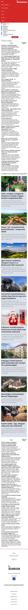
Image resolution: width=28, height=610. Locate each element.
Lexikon (5, 33)
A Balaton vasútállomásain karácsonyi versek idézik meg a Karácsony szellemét (10, 47)
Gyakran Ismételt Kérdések (9, 30)
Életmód (3, 17)
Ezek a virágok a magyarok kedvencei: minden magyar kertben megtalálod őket (12, 196)
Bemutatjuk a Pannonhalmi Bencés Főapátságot (9, 101)
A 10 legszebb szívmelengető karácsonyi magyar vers (9, 532)
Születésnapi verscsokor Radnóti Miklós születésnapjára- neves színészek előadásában (10, 515)
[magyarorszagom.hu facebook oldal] (14, 578)
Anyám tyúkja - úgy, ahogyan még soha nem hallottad (11, 109)
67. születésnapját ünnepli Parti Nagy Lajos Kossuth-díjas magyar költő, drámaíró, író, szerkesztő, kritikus (10, 58)
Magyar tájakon (4, 4)
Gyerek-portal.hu (14, 601)
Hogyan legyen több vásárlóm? (14, 573)
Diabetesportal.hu (14, 596)
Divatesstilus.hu (14, 599)
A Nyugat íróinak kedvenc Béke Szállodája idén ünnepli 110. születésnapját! (10, 162)
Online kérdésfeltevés (8, 34)
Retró (2, 11)
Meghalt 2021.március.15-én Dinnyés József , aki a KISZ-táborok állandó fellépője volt (11, 486)
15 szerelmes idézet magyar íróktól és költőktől (9, 69)
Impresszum (14, 559)
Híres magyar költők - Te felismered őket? (8, 79)
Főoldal (14, 553)
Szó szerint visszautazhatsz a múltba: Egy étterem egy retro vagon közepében (13, 296)
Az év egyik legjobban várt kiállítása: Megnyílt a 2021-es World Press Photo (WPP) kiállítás (10, 465)
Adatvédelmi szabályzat (14, 555)
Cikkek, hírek (6, 23)
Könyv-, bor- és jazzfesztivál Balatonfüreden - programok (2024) (9, 139)
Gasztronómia (4, 8)
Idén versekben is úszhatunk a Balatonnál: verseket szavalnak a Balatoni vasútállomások (10, 91)
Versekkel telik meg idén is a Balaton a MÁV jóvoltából (9, 475)
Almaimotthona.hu (14, 591)
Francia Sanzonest (6, 118)
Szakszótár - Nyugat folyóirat (9, 540)
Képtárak (5, 27)
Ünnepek (3, 20)
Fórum (4, 25)
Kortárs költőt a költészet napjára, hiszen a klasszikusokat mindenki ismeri (10, 454)
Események (5, 26)
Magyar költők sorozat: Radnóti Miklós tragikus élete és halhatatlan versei (10, 127)
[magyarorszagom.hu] (21, 2)
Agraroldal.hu (14, 604)
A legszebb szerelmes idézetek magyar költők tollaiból (10, 505)
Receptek (5, 31)
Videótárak (5, 29)
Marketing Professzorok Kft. (18, 585)
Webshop (5, 35)
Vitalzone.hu (14, 594)
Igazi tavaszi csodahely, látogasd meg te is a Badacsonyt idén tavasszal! (10, 152)
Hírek (2, 14)
